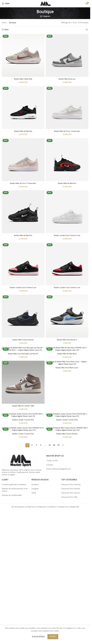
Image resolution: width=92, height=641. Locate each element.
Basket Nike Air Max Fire (67, 183)
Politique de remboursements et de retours (15, 490)
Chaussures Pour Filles (69, 497)
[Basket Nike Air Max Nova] (67, 349)
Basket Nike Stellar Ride (23, 79)
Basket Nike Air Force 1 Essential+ (67, 131)
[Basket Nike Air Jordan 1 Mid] (23, 382)
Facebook (35, 485)
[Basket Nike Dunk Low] (67, 55)
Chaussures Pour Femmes (70, 489)
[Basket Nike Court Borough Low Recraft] (23, 349)
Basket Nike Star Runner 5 (67, 340)
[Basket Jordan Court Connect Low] (67, 211)
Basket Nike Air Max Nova (67, 354)
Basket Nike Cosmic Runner (23, 340)
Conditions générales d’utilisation (14, 485)
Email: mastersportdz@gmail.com (58, 469)
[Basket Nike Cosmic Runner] (23, 316)
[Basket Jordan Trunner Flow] (23, 415)
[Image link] (20, 460)
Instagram (35, 489)
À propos (49, 465)
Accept (53, 636)
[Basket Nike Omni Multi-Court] (67, 363)
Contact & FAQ (52, 461)
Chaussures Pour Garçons (70, 493)
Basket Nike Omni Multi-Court (67, 368)
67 (50, 445)
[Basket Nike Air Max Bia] (23, 107)
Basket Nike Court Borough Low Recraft (23, 354)
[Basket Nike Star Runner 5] (67, 316)
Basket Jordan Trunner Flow (23, 420)
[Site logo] (45, 3)
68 (54, 445)
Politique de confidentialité (12, 495)
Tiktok (34, 493)
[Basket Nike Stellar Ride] (23, 55)
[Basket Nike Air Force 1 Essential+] (67, 107)
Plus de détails (38, 637)
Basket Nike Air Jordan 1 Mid (23, 406)
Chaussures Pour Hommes (71, 485)
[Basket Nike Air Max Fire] (67, 159)
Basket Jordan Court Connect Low (67, 235)
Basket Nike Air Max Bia (23, 131)
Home (4, 23)
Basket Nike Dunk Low (67, 79)
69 (58, 445)
